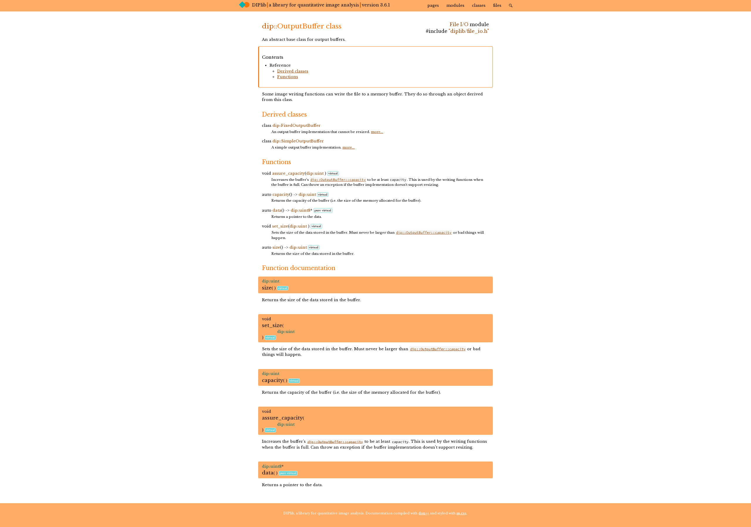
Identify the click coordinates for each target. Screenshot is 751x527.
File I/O (459, 24)
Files (497, 5)
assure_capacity (288, 173)
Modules (455, 5)
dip (268, 26)
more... (377, 132)
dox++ (423, 513)
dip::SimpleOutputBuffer (298, 141)
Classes (479, 5)
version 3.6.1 (376, 5)
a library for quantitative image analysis (314, 5)
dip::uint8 (300, 210)
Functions (287, 76)
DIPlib (259, 5)
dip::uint (315, 173)
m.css (461, 513)
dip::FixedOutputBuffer (297, 125)
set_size (280, 226)
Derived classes (292, 71)
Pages (433, 5)
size (276, 247)
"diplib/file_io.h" (469, 31)
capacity (281, 194)
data (277, 210)
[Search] (510, 5)
